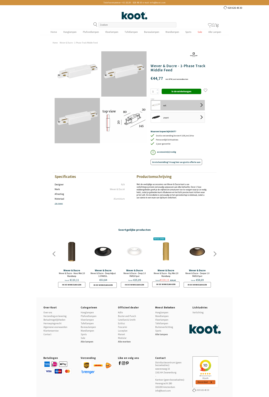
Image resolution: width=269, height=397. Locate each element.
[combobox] (137, 24)
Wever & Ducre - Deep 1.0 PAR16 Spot (134, 274)
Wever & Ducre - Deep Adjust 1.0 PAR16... (103, 274)
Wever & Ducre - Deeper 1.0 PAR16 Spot (197, 274)
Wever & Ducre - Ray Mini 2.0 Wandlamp (166, 274)
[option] (77, 97)
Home (55, 42)
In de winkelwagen (71, 284)
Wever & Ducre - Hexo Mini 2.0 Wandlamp (72, 274)
